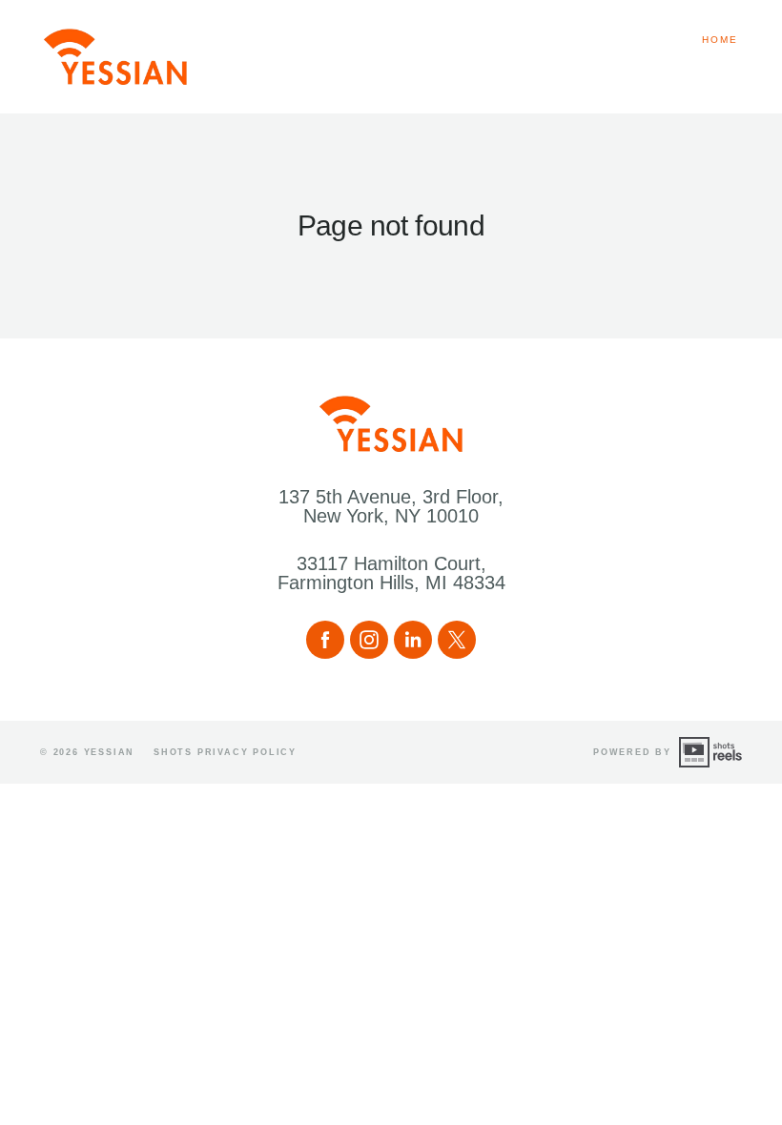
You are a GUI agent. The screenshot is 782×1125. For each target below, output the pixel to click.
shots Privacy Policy (225, 752)
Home (720, 39)
